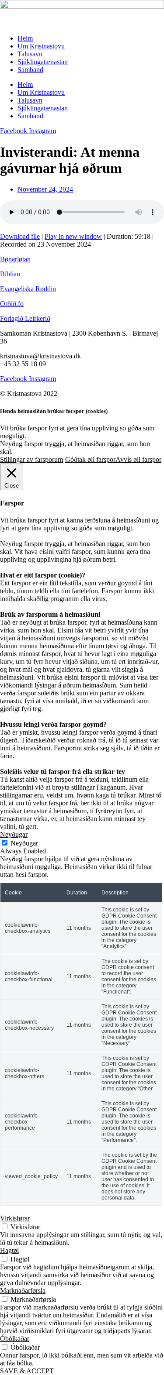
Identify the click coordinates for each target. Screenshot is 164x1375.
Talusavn (29, 54)
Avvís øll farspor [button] (138, 459)
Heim (25, 38)
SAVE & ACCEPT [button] (27, 1371)
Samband (30, 69)
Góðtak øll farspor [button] (90, 459)
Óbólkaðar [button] (14, 1338)
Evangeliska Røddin (28, 288)
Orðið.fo (12, 303)
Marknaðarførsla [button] (22, 1290)
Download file (20, 236)
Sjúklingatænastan (42, 61)
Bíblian (10, 274)
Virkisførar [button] (15, 1218)
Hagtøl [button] (9, 1250)
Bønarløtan (15, 259)
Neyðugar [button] (14, 834)
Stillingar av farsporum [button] (31, 459)
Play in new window (73, 236)
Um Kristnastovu (41, 46)
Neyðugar (24, 843)
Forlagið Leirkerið (25, 318)
